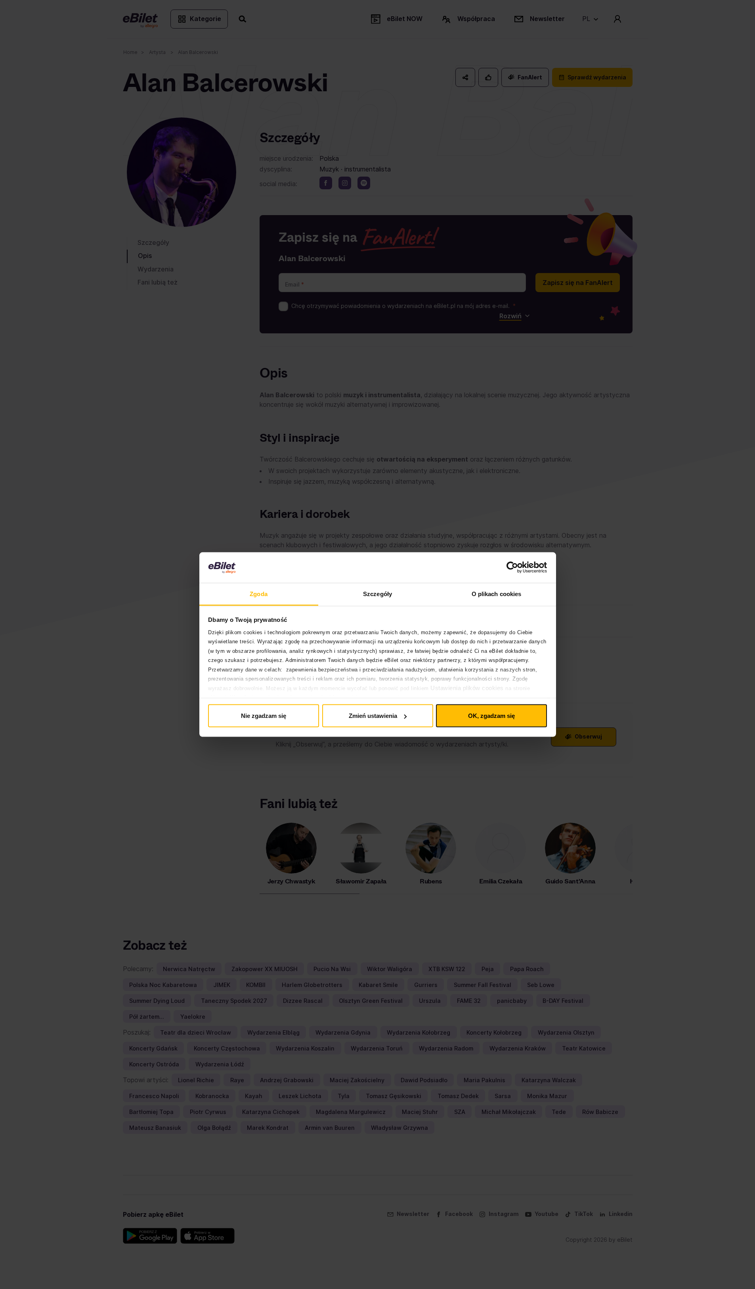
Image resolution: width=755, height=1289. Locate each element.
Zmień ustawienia (373, 715)
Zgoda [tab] (259, 593)
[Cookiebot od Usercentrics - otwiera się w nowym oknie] (512, 567)
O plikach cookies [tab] (497, 593)
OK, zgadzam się (491, 715)
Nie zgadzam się (263, 715)
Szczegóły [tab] (377, 593)
